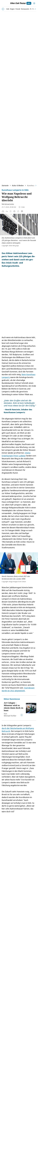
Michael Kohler (9, 204)
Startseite (5, 185)
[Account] (34, 3)
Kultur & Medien (18, 185)
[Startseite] (18, 3)
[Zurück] (3, 9)
